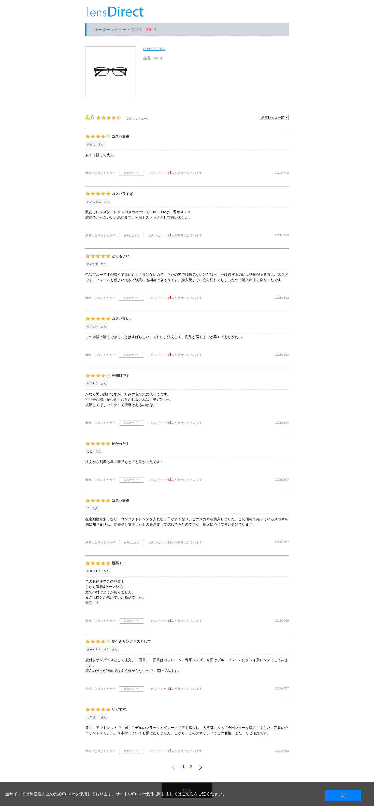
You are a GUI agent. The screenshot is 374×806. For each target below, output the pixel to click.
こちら (188, 794)
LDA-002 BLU (154, 49)
